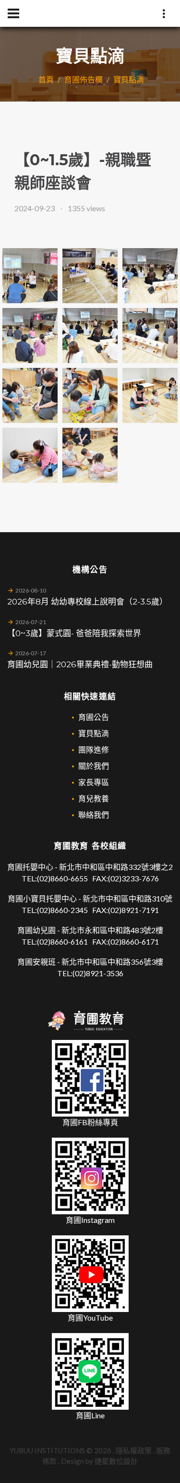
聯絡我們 (93, 814)
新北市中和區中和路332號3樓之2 (116, 866)
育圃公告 (93, 716)
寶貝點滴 (128, 79)
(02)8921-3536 (97, 973)
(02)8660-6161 (62, 941)
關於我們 (93, 765)
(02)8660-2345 (62, 909)
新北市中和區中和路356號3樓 (112, 961)
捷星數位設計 (116, 1461)
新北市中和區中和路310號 (127, 898)
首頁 (46, 79)
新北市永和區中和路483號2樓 (112, 930)
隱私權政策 (134, 1450)
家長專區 (93, 782)
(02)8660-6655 (62, 878)
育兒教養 (93, 798)
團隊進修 (93, 749)
